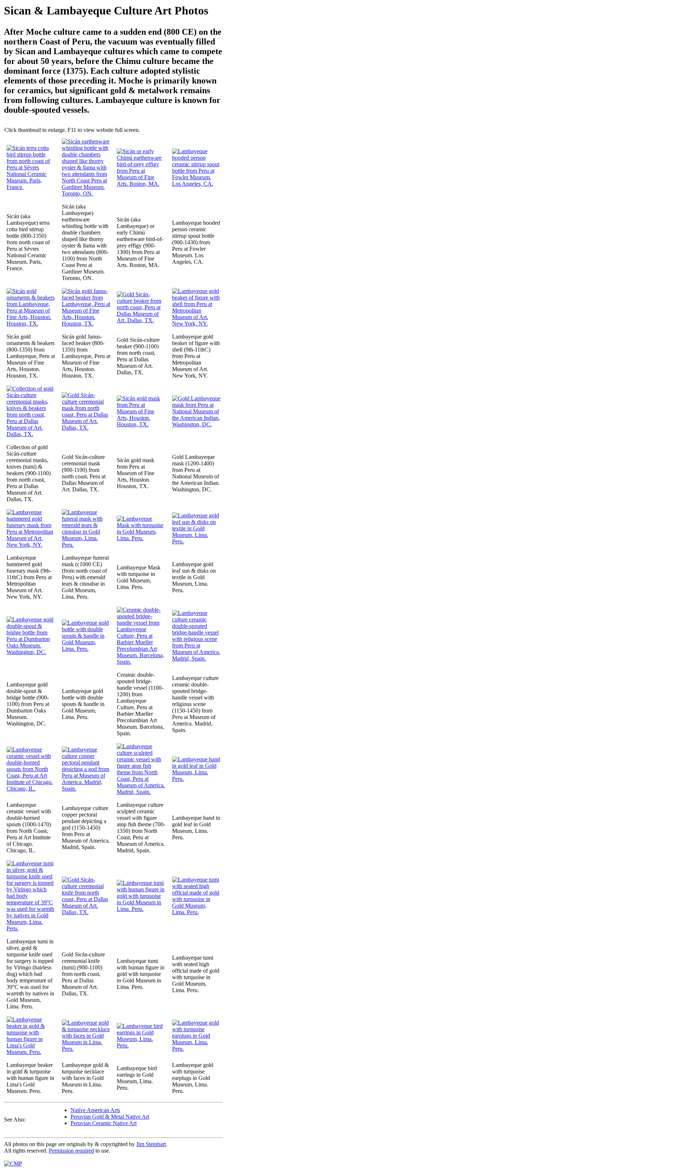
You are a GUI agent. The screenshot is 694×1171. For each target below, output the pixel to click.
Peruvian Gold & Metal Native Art (109, 1117)
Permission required (71, 1151)
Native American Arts (95, 1110)
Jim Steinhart (151, 1144)
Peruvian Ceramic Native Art (103, 1123)
